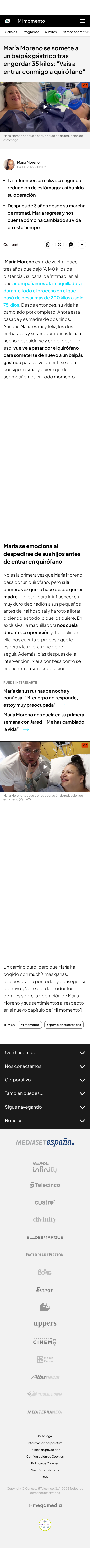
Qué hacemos (20, 1052)
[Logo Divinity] (45, 1220)
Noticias (13, 1120)
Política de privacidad (45, 1450)
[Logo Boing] (45, 1272)
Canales (11, 32)
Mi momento (31, 21)
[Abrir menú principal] (82, 20)
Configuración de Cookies (45, 1456)
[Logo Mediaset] (45, 1145)
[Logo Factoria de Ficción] (45, 1254)
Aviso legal (45, 1436)
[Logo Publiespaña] (45, 1394)
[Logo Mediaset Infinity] (45, 1167)
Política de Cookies (45, 1463)
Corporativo (18, 1079)
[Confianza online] (45, 1529)
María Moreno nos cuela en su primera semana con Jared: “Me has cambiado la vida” (44, 722)
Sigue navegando (23, 1107)
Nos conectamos (23, 1066)
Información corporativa (45, 1443)
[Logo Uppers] (45, 1324)
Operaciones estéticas (64, 1024)
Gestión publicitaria (45, 1470)
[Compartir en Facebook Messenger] (70, 244)
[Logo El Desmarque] (45, 1237)
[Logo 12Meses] (45, 1359)
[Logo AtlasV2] (45, 1377)
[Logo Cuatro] (45, 1202)
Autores (51, 32)
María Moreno (28, 162)
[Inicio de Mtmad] (7, 20)
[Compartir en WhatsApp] (48, 244)
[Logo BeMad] (45, 1307)
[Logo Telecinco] (45, 1185)
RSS (45, 1477)
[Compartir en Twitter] (59, 244)
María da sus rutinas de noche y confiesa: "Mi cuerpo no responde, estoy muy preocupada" (41, 698)
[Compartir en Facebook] (82, 244)
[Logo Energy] (45, 1289)
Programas (31, 32)
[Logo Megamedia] (47, 1505)
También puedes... (24, 1093)
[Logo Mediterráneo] (45, 1412)
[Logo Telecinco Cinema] (45, 1342)
